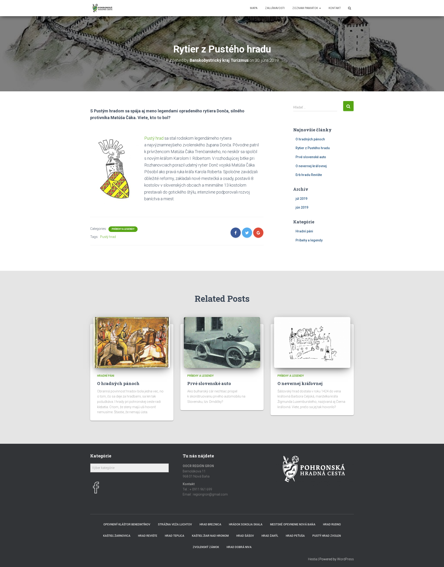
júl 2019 (301, 198)
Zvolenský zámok (206, 547)
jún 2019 (302, 207)
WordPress (345, 559)
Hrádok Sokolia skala (245, 524)
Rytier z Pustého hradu (313, 148)
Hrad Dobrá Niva (239, 547)
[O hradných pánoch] (132, 342)
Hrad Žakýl (270, 535)
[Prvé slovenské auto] (222, 342)
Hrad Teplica (174, 535)
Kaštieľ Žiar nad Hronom (210, 535)
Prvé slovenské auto (311, 157)
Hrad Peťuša (295, 535)
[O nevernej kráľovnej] (312, 342)
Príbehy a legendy (123, 229)
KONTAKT (335, 8)
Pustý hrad (153, 138)
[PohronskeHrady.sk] (102, 8)
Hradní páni (304, 231)
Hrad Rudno (332, 524)
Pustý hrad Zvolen (326, 535)
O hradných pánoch (310, 139)
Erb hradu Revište (309, 175)
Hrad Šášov (245, 535)
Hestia (312, 559)
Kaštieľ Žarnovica (116, 535)
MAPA (253, 8)
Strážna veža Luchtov (175, 524)
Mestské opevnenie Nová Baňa (292, 524)
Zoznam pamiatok (305, 8)
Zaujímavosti (275, 8)
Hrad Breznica (210, 524)
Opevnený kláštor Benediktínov (126, 524)
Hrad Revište (147, 535)
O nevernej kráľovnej (311, 166)
